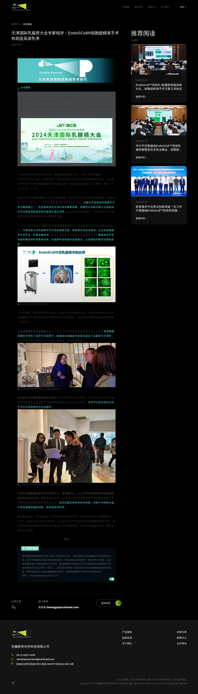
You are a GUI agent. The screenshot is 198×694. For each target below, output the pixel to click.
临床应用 (139, 7)
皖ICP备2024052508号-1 (141, 683)
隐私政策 (174, 683)
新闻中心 (152, 7)
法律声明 (183, 683)
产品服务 (125, 7)
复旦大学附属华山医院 (141, 679)
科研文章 (182, 632)
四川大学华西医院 (162, 679)
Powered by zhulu (161, 683)
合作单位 (182, 643)
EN (182, 7)
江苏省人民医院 (179, 679)
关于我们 (165, 7)
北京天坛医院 (122, 679)
